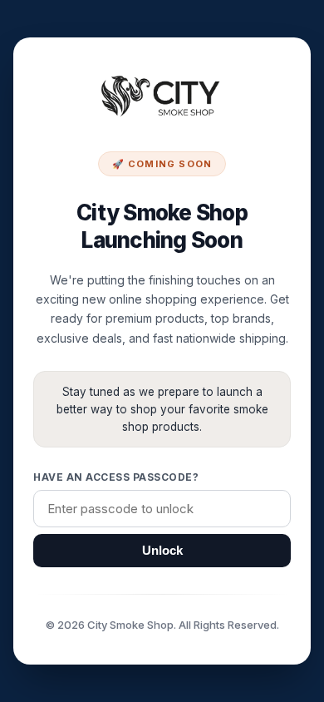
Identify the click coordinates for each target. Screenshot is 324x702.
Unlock (162, 550)
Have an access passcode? (116, 477)
